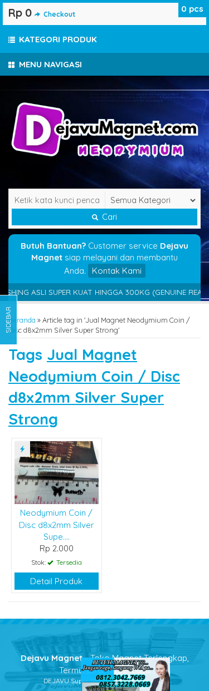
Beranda (22, 319)
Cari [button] (108, 217)
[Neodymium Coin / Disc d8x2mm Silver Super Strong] (56, 471)
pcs (192, 8)
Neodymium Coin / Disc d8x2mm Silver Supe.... (56, 524)
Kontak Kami (117, 270)
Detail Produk (56, 581)
